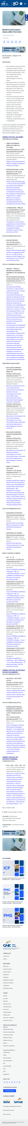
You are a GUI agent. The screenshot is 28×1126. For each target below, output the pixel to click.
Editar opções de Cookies (8, 1110)
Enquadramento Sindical (8, 980)
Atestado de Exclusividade (9, 1032)
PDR (4, 1063)
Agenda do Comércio (7, 1037)
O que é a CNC (6, 956)
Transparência (6, 985)
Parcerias (5, 1043)
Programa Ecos (6, 1074)
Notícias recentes (7, 971)
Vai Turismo (5, 998)
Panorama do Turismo (7, 1020)
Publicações (5, 977)
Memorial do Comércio (8, 988)
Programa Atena (6, 1014)
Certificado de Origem (8, 1034)
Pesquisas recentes (7, 969)
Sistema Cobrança (7, 1057)
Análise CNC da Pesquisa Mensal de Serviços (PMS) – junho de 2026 (12, 926)
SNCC (4, 1071)
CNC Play (5, 995)
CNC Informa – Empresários (9, 1045)
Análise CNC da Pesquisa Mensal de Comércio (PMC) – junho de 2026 (12, 902)
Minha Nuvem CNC (7, 1004)
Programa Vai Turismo (7, 1040)
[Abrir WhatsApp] (24, 1122)
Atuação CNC (6, 974)
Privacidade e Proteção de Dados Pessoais (12, 1106)
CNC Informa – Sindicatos (8, 1017)
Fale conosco (6, 1009)
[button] (25, 3)
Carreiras (5, 958)
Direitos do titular (7, 1114)
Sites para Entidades (7, 1060)
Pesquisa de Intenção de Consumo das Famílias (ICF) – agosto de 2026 (13, 878)
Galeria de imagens (7, 1012)
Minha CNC (5, 1001)
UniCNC (4, 1055)
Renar (4, 1068)
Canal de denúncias (7, 1006)
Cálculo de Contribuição (8, 982)
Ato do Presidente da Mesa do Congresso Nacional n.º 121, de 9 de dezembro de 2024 (15, 279)
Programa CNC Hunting (8, 1029)
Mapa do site (6, 966)
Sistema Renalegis (7, 1066)
